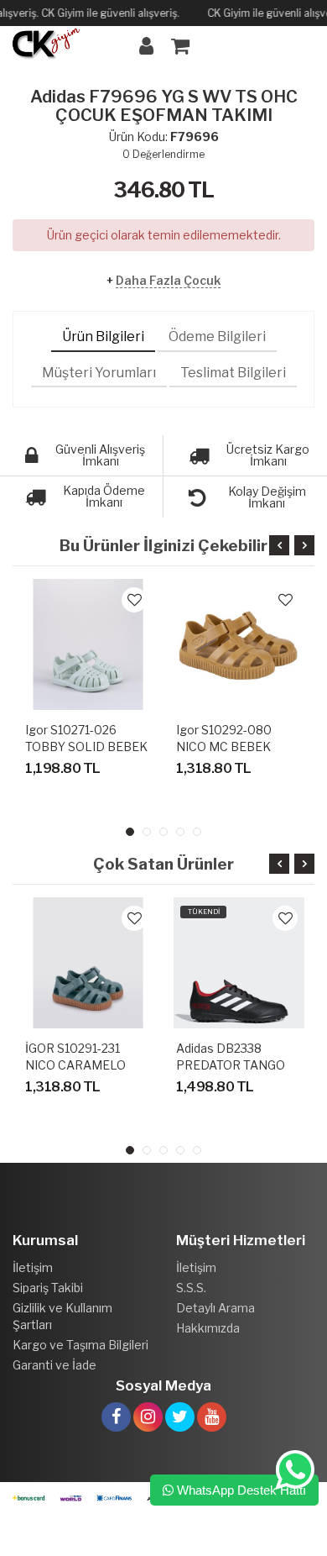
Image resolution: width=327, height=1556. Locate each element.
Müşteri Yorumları (99, 373)
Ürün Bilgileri (103, 336)
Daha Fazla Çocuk (168, 280)
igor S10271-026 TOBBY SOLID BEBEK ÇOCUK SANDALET (86, 746)
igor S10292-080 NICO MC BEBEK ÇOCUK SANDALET (230, 746)
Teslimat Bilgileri (233, 373)
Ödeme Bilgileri (217, 336)
